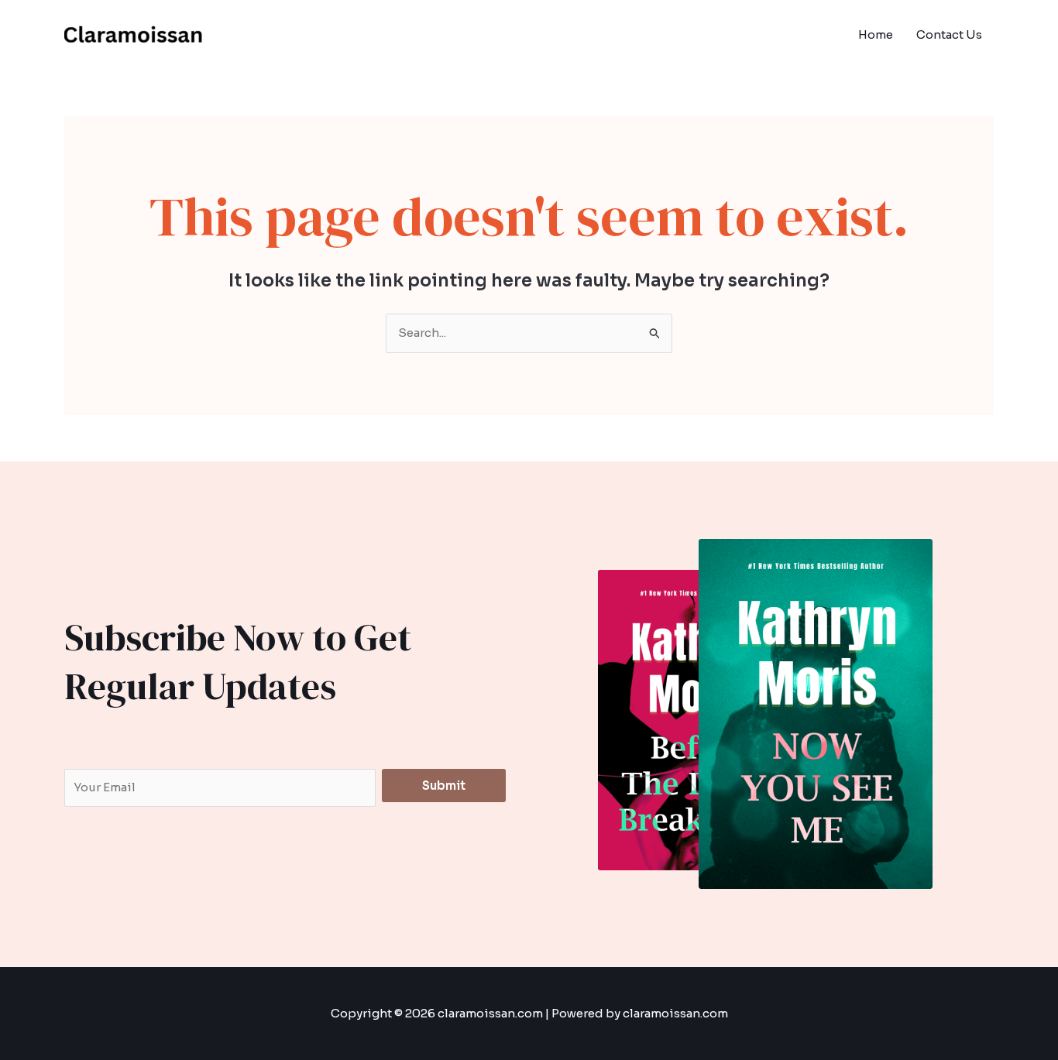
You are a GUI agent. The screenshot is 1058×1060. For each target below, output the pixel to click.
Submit (443, 785)
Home (875, 34)
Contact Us (949, 34)
